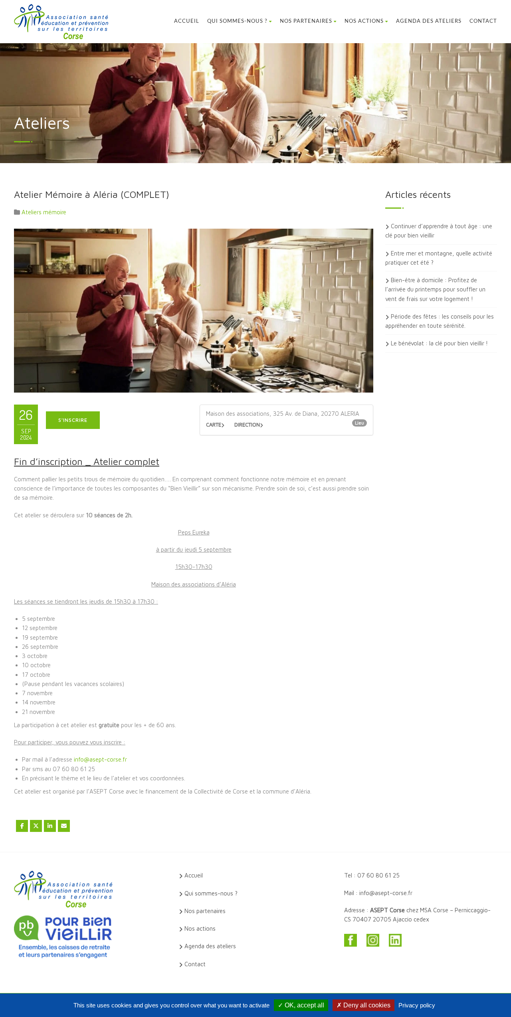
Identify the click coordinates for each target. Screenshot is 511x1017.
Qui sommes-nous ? (237, 21)
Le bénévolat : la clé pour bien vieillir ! (439, 343)
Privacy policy (416, 1005)
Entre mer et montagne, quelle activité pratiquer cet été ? (438, 258)
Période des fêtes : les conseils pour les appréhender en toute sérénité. (439, 321)
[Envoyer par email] (64, 826)
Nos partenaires (306, 21)
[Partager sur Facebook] (22, 826)
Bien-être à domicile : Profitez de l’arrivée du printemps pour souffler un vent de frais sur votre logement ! (435, 289)
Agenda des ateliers (428, 21)
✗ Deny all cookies (363, 1005)
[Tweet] (36, 826)
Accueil (186, 21)
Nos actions (364, 21)
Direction (247, 424)
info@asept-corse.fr (100, 759)
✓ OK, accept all (301, 1005)
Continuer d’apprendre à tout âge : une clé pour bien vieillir (438, 231)
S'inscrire (72, 420)
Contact (483, 21)
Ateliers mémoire (44, 212)
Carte (213, 424)
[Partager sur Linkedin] (50, 826)
